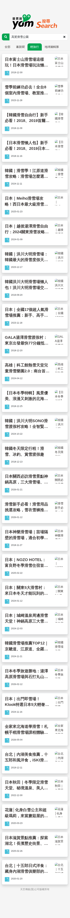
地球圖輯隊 (52, 46)
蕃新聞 (20, 46)
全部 (7, 46)
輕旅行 (34, 46)
